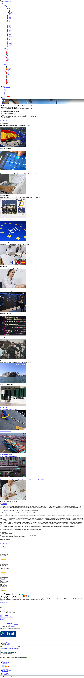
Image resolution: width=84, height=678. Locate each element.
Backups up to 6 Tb (5, 662)
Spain (9, 8)
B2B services (2, 121)
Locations (5, 88)
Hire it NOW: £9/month (3, 120)
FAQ (4, 93)
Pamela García (16, 624)
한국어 (8, 59)
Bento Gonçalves (9, 623)
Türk (9, 35)
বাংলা (7, 54)
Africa (5, 64)
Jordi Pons (12, 625)
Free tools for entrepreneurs (6, 663)
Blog (4, 94)
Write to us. (21, 628)
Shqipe (9, 39)
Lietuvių (9, 26)
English (4, 3)
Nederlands (10, 19)
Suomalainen (10, 30)
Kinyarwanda (9, 68)
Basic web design (4, 650)
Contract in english (4, 503)
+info (27, 510)
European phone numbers (5, 651)
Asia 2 (5, 56)
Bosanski (9, 45)
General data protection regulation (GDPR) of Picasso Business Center (10, 642)
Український (10, 36)
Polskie (9, 17)
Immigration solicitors (7, 87)
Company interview (5, 658)
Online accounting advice (5, 660)
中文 (7, 49)
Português (9, 20)
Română (9, 18)
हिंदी (7, 50)
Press (4, 95)
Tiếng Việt (8, 61)
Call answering (4, 654)
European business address (5, 649)
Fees (2, 97)
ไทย (7, 60)
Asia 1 (5, 48)
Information (4, 86)
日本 (7, 58)
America (5, 71)
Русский (9, 34)
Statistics (5, 89)
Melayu (8, 53)
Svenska (9, 29)
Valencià (11, 10)
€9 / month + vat (6, 637)
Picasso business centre (4, 602)
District (5, 92)
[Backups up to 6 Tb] (13, 476)
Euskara (11, 13)
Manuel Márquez (13, 626)
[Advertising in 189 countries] (13, 452)
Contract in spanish (4, 504)
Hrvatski (9, 38)
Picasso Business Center (8, 1)
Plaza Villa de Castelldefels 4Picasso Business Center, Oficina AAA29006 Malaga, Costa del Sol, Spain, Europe (6, 616)
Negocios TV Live (7, 96)
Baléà (11, 11)
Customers (5, 90)
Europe (5, 5)
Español (11, 9)
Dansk (9, 31)
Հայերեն (10, 44)
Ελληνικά (9, 21)
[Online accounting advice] (13, 429)
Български (10, 24)
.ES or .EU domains (5, 653)
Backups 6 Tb (3, 579)
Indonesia (8, 52)
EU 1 (7, 6)
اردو (7, 55)
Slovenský (9, 25)
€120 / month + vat (7, 638)
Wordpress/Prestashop (5, 657)
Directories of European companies (7, 659)
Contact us (3, 98)
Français (9, 15)
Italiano (9, 16)
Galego (11, 12)
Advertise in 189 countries (5, 661)
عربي (7, 65)
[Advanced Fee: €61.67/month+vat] (3, 574)
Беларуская (10, 42)
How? (3, 103)
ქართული (10, 43)
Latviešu (9, 27)
